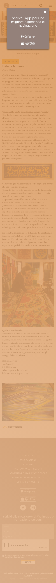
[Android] (28, 36)
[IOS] (28, 43)
